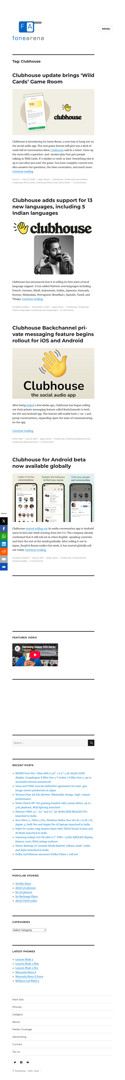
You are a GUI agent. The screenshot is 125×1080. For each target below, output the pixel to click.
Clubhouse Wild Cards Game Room (52, 182)
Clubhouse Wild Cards (23, 182)
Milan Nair (17, 438)
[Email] (4, 559)
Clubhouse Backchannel (78, 438)
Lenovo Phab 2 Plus (27, 963)
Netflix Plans (23, 883)
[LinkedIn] (4, 544)
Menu (106, 28)
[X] (4, 521)
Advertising (19, 1036)
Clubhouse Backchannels (25, 442)
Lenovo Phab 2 (24, 959)
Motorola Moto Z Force (29, 976)
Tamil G (16, 179)
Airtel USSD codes (26, 900)
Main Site (18, 999)
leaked (30, 405)
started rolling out (37, 528)
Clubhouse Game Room (76, 179)
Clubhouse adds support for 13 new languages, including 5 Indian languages (52, 206)
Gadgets (17, 1014)
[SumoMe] (4, 567)
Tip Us (16, 1051)
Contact (17, 1044)
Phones (17, 1007)
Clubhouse (57, 150)
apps (40, 179)
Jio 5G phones (23, 892)
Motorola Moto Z (25, 972)
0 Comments (79, 182)
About (16, 1021)
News (46, 179)
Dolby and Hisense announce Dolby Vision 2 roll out (46, 854)
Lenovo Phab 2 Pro (26, 967)
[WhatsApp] (4, 536)
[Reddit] (4, 551)
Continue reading (22, 171)
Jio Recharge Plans (26, 896)
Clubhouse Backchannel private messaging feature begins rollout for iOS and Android (53, 334)
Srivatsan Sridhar (20, 307)
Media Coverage (22, 1029)
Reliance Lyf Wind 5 (27, 980)
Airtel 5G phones (25, 887)
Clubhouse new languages (44, 310)
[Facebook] (4, 528)
